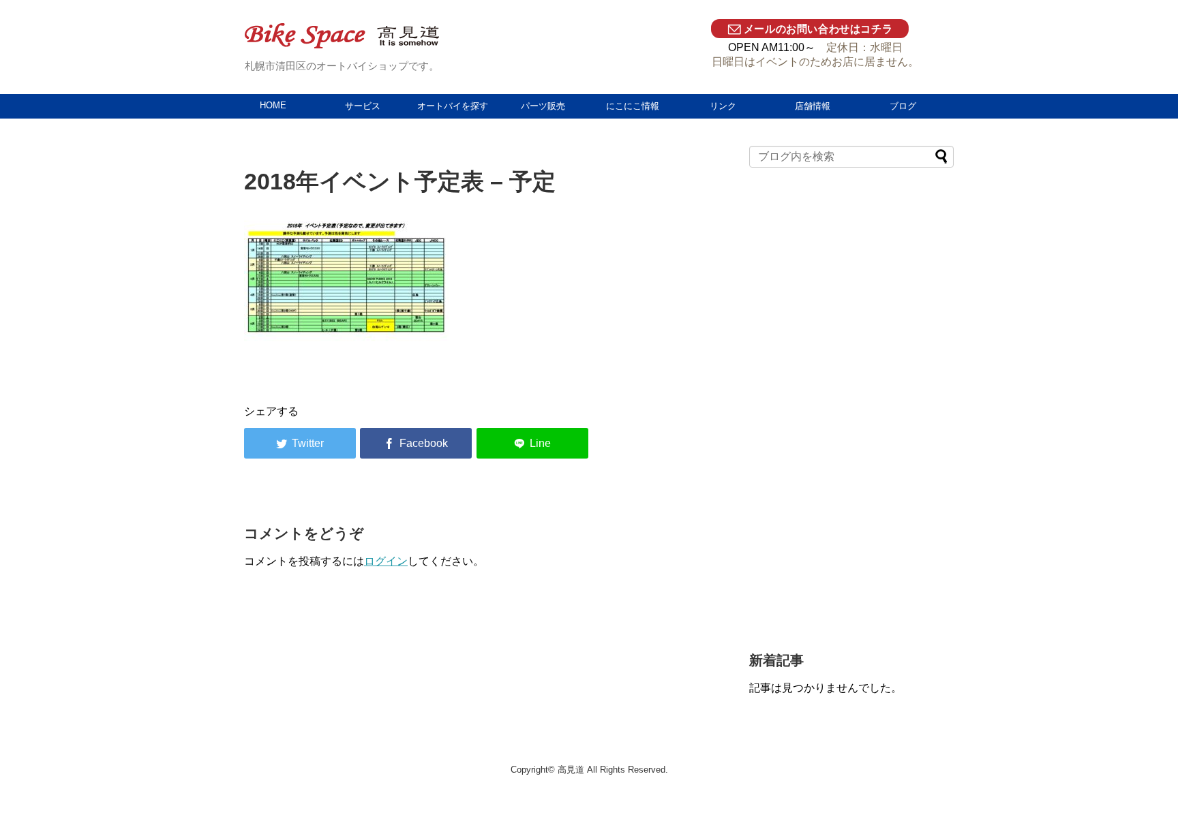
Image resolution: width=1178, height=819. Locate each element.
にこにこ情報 (632, 106)
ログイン (386, 561)
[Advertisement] (851, 416)
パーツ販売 (543, 106)
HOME (273, 105)
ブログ (903, 106)
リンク (723, 106)
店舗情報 (812, 106)
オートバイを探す (452, 106)
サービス (362, 106)
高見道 (571, 769)
